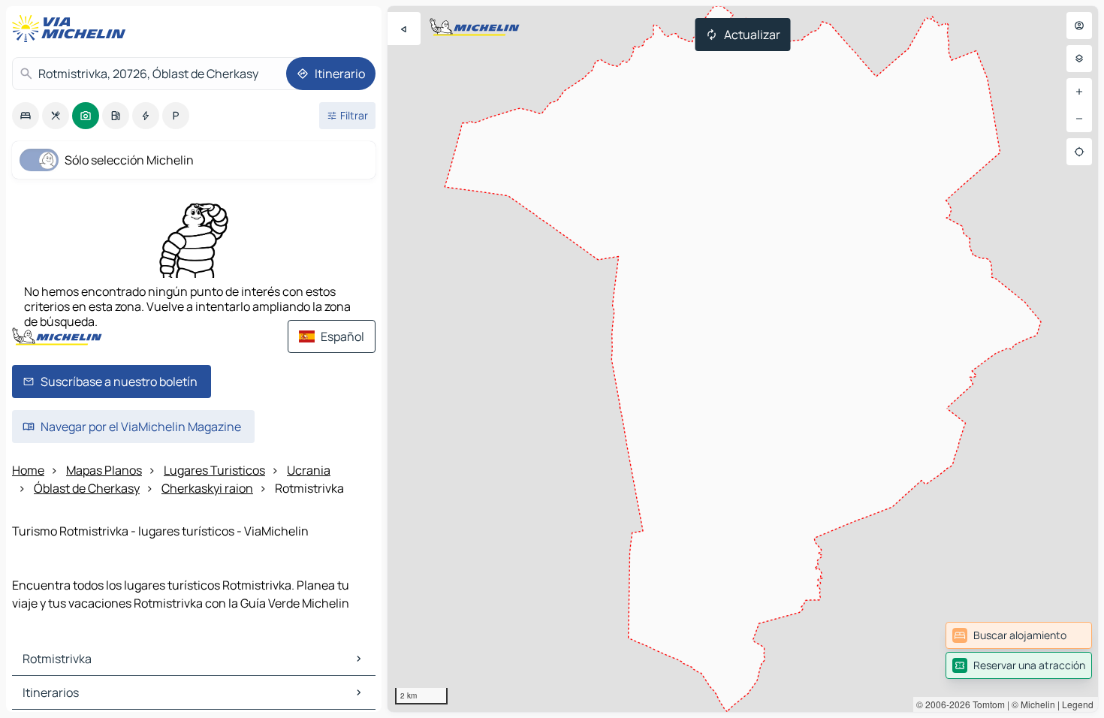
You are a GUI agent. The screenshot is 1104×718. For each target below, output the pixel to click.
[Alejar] (1079, 118)
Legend (1077, 704)
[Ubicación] (1079, 151)
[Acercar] (1079, 91)
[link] (1019, 635)
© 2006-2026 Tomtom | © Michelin (985, 704)
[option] (25, 115)
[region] (743, 359)
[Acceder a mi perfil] (1079, 25)
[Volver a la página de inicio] (72, 28)
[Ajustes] (1079, 58)
